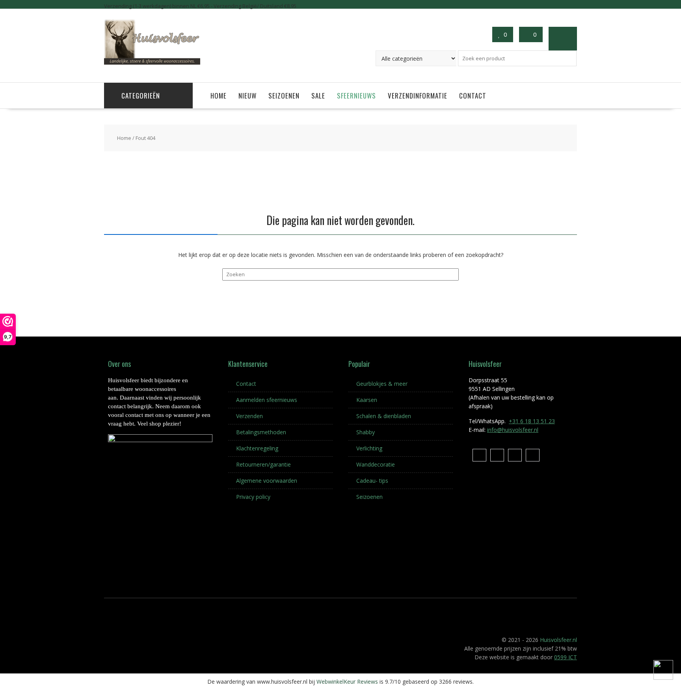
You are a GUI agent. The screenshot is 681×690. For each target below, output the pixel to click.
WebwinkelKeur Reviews (347, 681)
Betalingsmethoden (261, 432)
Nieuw (247, 95)
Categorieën (140, 95)
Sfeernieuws (356, 95)
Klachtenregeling (257, 448)
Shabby (365, 432)
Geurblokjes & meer (381, 383)
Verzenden (249, 416)
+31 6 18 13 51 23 (532, 421)
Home (218, 95)
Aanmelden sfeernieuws (266, 400)
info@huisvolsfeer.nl (512, 429)
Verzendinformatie (417, 95)
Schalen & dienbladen (383, 416)
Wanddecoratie (375, 464)
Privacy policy (253, 496)
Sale (318, 95)
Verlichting (369, 448)
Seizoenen (284, 95)
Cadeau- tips (372, 480)
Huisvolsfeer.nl (558, 640)
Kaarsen (366, 400)
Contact (472, 95)
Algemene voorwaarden (266, 480)
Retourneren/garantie (263, 464)
